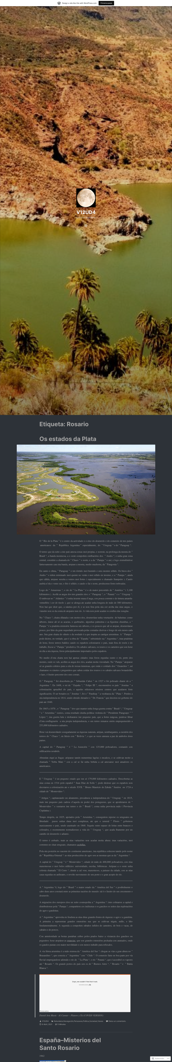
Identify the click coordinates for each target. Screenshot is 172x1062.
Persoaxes (78, 1021)
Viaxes (100, 1021)
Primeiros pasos (106, 3)
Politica (86, 1021)
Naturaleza (58, 1021)
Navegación (68, 1021)
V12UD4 (86, 212)
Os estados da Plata (67, 438)
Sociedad (93, 1021)
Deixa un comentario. (117, 1021)
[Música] (86, 225)
